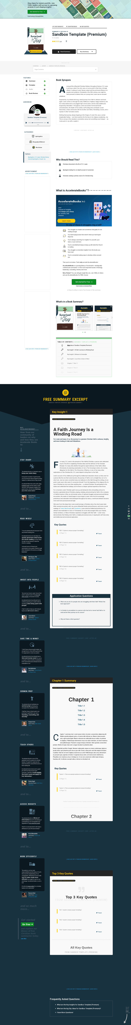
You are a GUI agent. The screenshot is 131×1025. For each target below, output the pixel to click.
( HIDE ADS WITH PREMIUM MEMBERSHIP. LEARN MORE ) (84, 151)
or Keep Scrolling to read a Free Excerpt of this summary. (84, 290)
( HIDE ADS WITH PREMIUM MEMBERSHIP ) (37, 173)
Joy (44, 159)
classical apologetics (33, 159)
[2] (85, 332)
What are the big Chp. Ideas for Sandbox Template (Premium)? (79, 1008)
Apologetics (31, 157)
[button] (37, 12)
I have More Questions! (65, 1012)
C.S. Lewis (37, 157)
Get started (28, 920)
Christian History (45, 157)
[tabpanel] (64, 318)
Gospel (41, 159)
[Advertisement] (37, 204)
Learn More (23, 938)
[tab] (86, 52)
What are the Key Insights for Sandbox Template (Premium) (78, 1005)
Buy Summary (84, 51)
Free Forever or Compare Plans (35, 16)
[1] (83, 332)
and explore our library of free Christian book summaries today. (30, 932)
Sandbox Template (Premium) (79, 34)
